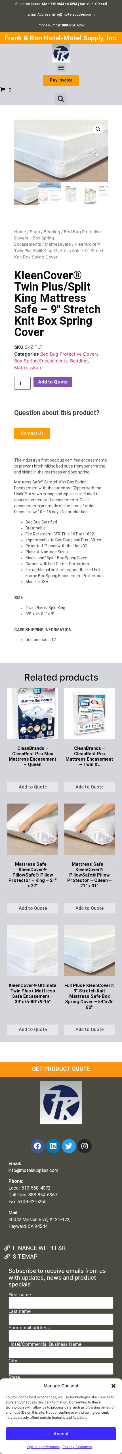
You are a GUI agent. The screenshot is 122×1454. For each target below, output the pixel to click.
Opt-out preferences (43, 1447)
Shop (35, 231)
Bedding (52, 231)
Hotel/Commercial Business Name (45, 1344)
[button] (113, 1386)
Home (20, 231)
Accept (61, 1433)
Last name (20, 1311)
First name (20, 1294)
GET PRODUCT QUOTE (61, 1068)
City (13, 1360)
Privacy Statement (77, 1447)
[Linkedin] (53, 1146)
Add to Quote (53, 382)
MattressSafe (58, 244)
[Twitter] (69, 1146)
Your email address (29, 1327)
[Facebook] (38, 1146)
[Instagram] (84, 1146)
